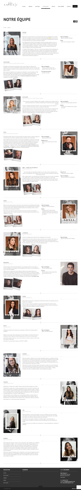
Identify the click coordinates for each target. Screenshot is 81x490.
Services (30, 6)
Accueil (24, 6)
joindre (61, 6)
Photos (53, 6)
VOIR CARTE (62, 477)
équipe (46, 6)
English (68, 6)
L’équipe (5, 477)
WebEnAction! (75, 488)
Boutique (37, 6)
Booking (75, 6)
